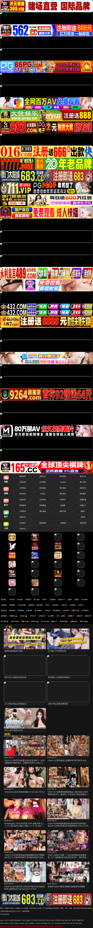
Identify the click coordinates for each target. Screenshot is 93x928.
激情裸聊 (4, 616)
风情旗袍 (22, 505)
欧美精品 (63, 476)
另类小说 (22, 528)
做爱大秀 (79, 616)
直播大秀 (88, 616)
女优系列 (42, 499)
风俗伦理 (83, 523)
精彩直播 (40, 605)
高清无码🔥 (64, 621)
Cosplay (63, 482)
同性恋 (83, 517)
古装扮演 (22, 499)
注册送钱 (53, 599)
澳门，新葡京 (61, 616)
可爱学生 (63, 499)
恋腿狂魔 (83, 499)
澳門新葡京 (56, 610)
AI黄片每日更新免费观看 (58, 703)
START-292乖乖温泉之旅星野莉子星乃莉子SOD (67, 760)
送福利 (70, 599)
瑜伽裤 (62, 505)
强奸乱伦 (42, 476)
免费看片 (71, 616)
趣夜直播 (12, 610)
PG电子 (44, 599)
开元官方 (33, 616)
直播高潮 (31, 605)
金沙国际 (51, 616)
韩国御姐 (42, 488)
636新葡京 (85, 610)
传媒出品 (22, 517)
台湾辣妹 (22, 488)
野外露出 (83, 494)
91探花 (42, 494)
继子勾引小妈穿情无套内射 (15, 677)
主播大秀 (64, 605)
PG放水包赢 (22, 605)
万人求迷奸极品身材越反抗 (15, 703)
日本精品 (42, 482)
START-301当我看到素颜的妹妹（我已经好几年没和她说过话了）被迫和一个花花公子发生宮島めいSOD (68, 794)
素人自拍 (83, 482)
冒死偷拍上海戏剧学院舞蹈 (59, 677)
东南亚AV (83, 488)
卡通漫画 (22, 511)
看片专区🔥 (45, 621)
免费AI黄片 (74, 621)
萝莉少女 (83, 476)
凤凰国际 (12, 605)
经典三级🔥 (15, 621)
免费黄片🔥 (13, 616)
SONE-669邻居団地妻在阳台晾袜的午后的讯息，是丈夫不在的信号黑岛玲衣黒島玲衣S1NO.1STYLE (68, 824)
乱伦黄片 (81, 605)
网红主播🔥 (84, 621)
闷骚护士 (83, 505)
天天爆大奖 (42, 616)
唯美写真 (63, 511)
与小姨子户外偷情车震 (57, 651)
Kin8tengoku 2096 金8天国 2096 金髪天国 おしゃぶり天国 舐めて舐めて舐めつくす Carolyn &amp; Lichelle (24, 825)
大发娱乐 (47, 610)
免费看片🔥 (75, 610)
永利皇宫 (66, 610)
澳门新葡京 (38, 610)
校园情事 (42, 523)
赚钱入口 (54, 621)
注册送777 (61, 599)
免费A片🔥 (24, 621)
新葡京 (77, 599)
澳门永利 (37, 599)
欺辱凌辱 (22, 494)
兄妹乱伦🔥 (35, 621)
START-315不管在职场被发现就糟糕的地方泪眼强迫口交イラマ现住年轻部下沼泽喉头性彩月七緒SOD (24, 857)
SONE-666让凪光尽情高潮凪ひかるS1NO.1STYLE (24, 792)
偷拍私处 (4, 610)
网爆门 (83, 511)
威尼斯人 (4, 599)
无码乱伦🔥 (23, 616)
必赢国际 (4, 605)
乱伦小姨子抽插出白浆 (13, 730)
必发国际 (29, 610)
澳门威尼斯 (4, 621)
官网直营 (28, 599)
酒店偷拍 (55, 605)
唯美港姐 (63, 488)
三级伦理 (22, 482)
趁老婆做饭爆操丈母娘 (13, 651)
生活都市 (22, 523)
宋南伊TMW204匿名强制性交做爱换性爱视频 (66, 886)
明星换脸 (42, 505)
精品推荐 (22, 476)
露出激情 (42, 511)
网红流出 (63, 494)
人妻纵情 (63, 523)
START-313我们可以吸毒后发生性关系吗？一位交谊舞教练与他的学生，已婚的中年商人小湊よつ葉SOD (24, 762)
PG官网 (11, 599)
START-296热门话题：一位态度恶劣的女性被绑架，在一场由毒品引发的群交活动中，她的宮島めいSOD (68, 857)
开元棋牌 (20, 599)
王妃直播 (72, 605)
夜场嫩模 (21, 610)
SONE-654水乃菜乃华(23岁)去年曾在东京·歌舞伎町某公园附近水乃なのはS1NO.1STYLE (24, 887)
